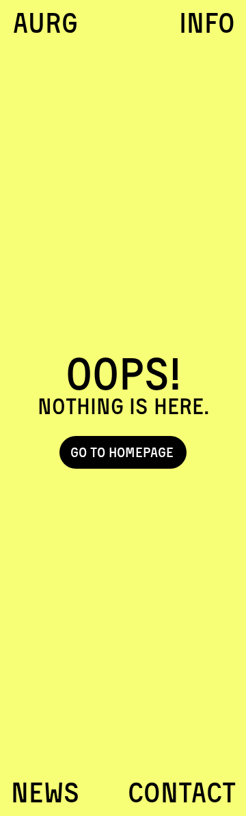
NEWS (45, 792)
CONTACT (182, 792)
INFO (207, 23)
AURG (45, 23)
